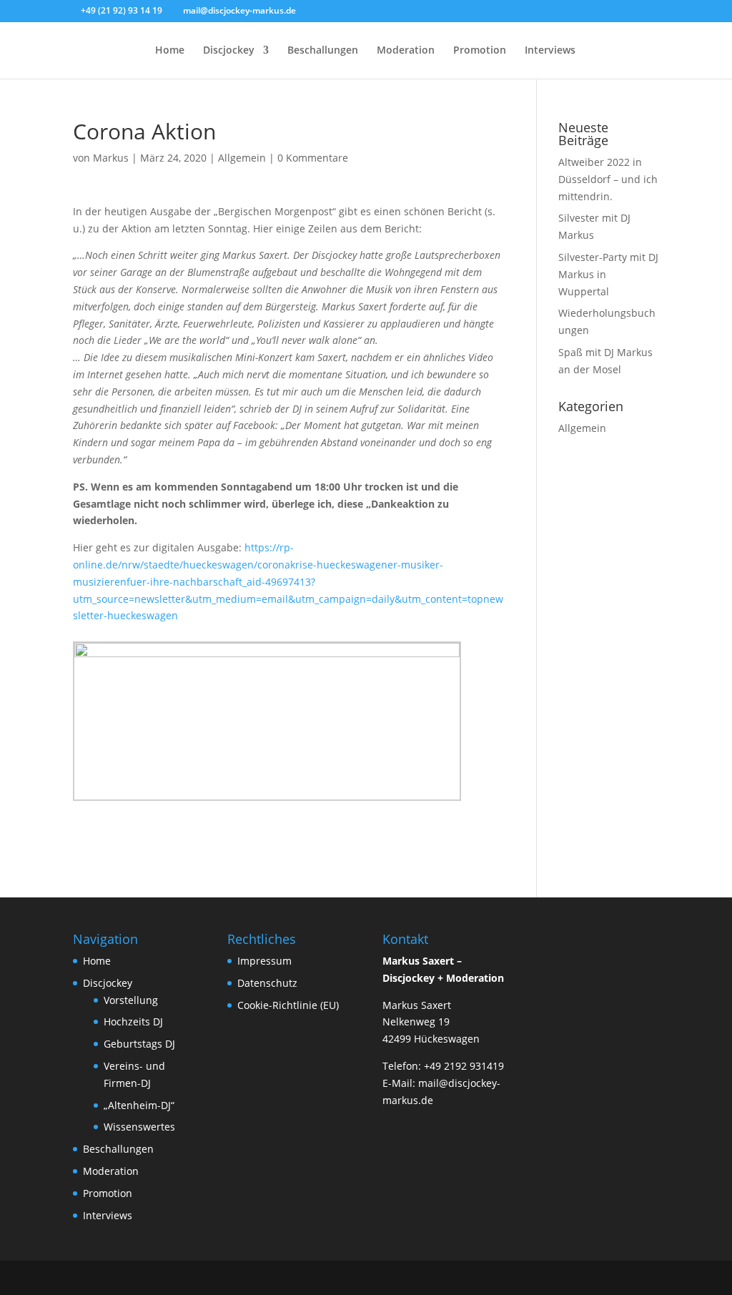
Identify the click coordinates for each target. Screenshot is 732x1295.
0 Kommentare (312, 157)
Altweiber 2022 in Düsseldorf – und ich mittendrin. (608, 179)
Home (169, 50)
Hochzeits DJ (133, 1021)
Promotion (479, 50)
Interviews (550, 50)
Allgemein (242, 157)
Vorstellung (131, 1000)
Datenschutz (267, 983)
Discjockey (228, 50)
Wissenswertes (139, 1126)
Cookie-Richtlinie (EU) (288, 1005)
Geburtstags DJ (139, 1043)
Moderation (406, 50)
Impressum (264, 960)
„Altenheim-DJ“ (139, 1105)
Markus (111, 157)
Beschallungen (322, 50)
